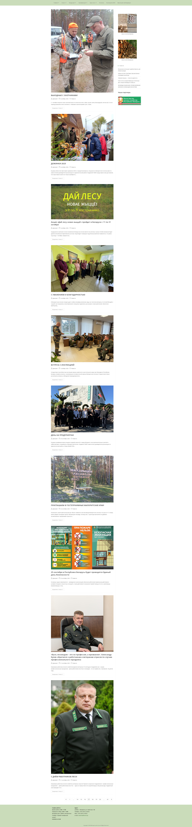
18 (92, 799)
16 (85, 799)
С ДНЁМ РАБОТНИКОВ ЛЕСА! (64, 776)
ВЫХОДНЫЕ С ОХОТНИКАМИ (64, 95)
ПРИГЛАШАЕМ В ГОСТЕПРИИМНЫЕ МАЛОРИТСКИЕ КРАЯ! (77, 505)
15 (81, 799)
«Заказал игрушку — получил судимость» (128, 78)
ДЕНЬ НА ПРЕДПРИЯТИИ (62, 435)
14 (77, 799)
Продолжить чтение (58, 108)
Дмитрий (55, 99)
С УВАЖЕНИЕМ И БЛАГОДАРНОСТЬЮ (68, 294)
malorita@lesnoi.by (83, 815)
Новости (73, 99)
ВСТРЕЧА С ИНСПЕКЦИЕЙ (62, 365)
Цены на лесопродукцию (127, 60)
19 (96, 799)
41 (107, 799)
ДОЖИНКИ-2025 (58, 163)
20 (100, 799)
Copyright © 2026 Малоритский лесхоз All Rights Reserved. (96, 825)
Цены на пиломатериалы (127, 34)
